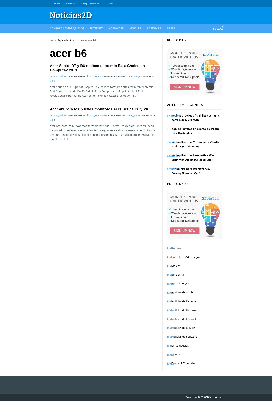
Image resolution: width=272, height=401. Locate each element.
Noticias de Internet (184, 319)
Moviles (135, 28)
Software (154, 28)
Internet (96, 28)
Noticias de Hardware (113, 76)
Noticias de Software (184, 336)
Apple (171, 28)
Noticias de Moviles (184, 328)
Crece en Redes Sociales (220, 3)
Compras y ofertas (90, 3)
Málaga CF (178, 275)
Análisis (176, 248)
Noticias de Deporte (184, 301)
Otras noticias (180, 345)
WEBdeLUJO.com (213, 397)
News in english (181, 283)
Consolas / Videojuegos (67, 28)
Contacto (70, 3)
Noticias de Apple (182, 292)
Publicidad (55, 3)
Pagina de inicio (66, 40)
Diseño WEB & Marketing (215, 3)
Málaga (176, 266)
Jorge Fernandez (76, 76)
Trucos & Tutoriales (184, 363)
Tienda (109, 3)
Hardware (116, 28)
